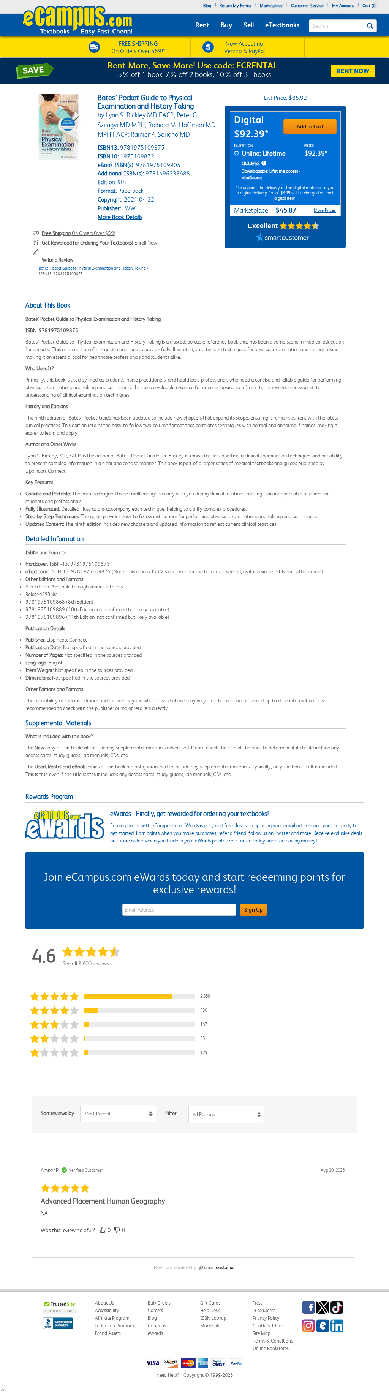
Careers (155, 1310)
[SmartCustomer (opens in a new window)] (282, 238)
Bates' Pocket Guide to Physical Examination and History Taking (92, 268)
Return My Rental (235, 5)
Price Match (264, 1310)
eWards (155, 1333)
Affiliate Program (112, 1318)
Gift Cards (210, 1303)
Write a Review (57, 260)
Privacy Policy (266, 1318)
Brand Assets (108, 1333)
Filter (170, 1113)
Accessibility (107, 1310)
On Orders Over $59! (78, 233)
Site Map (261, 1333)
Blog (207, 5)
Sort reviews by (57, 1113)
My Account (343, 5)
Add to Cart (310, 126)
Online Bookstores (271, 1348)
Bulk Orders (159, 1303)
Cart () (369, 5)
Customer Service (307, 5)
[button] (122, 996)
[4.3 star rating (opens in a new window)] (299, 226)
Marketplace (271, 5)
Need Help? (167, 1375)
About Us (104, 1303)
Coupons (157, 1325)
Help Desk (210, 1310)
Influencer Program (114, 1325)
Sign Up (253, 910)
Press (257, 1303)
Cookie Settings (268, 1325)
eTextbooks (282, 25)
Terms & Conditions (273, 1341)
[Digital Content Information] (263, 163)
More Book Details (120, 217)
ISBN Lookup (213, 1318)
